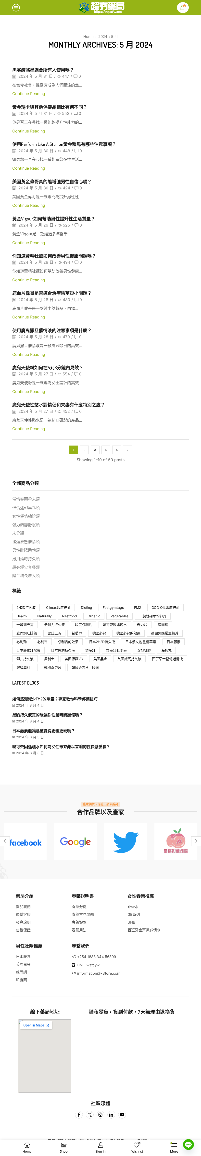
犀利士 (49, 659)
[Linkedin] (111, 1115)
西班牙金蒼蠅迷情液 (167, 659)
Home (88, 36)
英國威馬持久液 (129, 659)
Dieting (86, 607)
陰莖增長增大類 (26, 575)
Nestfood (69, 616)
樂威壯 (90, 650)
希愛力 (77, 633)
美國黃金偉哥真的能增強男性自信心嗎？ (52, 181)
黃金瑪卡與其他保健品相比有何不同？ (49, 107)
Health (21, 616)
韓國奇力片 (52, 667)
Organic (94, 616)
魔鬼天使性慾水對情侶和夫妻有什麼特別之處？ (58, 404)
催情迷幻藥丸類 (26, 507)
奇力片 (142, 624)
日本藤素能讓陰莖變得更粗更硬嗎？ (43, 730)
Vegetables (119, 616)
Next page (127, 450)
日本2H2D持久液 (102, 642)
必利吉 (42, 642)
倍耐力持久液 (54, 624)
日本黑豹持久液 (63, 650)
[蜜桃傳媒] (175, 841)
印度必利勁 (83, 624)
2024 (102, 36)
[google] (75, 841)
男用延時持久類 (26, 558)
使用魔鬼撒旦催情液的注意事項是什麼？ (52, 330)
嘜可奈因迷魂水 (115, 624)
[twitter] (125, 841)
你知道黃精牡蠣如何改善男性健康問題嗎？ (54, 256)
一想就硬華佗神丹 (152, 616)
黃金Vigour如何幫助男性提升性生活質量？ (53, 218)
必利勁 (21, 642)
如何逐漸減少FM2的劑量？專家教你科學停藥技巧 (55, 699)
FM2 (137, 607)
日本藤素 (173, 642)
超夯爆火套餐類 (26, 567)
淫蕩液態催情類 (26, 541)
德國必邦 (99, 633)
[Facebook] (25, 841)
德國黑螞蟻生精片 (164, 633)
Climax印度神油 (58, 607)
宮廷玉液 (54, 633)
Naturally (44, 616)
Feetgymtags (113, 607)
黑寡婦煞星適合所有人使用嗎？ (43, 70)
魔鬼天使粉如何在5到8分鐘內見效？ (47, 367)
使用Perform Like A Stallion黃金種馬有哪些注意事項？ (64, 144)
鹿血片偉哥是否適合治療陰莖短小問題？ (52, 293)
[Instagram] (100, 1115)
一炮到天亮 (25, 624)
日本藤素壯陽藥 (28, 650)
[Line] (188, 1144)
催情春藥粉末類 (26, 499)
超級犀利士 (25, 667)
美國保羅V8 (74, 659)
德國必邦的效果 (128, 633)
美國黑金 (100, 659)
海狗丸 (166, 650)
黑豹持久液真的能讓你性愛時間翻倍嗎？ (47, 714)
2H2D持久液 (26, 607)
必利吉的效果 (68, 642)
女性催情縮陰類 (26, 516)
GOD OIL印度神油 (165, 607)
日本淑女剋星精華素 (140, 642)
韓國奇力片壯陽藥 (85, 667)
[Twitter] (90, 1115)
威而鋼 (163, 624)
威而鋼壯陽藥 (26, 633)
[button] (5, 841)
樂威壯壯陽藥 (116, 650)
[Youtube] (122, 1115)
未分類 (18, 533)
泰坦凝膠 (144, 650)
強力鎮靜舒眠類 (26, 525)
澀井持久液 (25, 659)
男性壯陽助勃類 (26, 550)
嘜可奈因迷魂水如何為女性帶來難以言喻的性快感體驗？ (61, 746)
